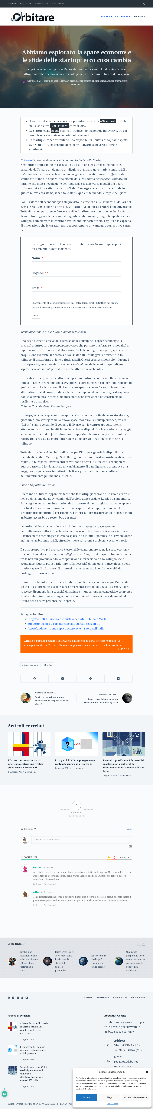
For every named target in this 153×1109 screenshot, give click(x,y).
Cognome (39, 273)
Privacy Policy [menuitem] (41, 4)
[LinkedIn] (119, 678)
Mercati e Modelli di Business (76, 81)
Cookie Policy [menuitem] (58, 4)
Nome (36, 258)
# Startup (48, 664)
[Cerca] (144, 4)
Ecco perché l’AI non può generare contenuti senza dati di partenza (33, 1050)
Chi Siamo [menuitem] (12, 4)
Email (36, 288)
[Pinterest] (91, 678)
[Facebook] (35, 678)
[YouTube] (27, 998)
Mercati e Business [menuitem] (115, 16)
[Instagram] (18, 998)
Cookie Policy (112, 1104)
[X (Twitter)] (62, 678)
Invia (36, 315)
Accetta (86, 1097)
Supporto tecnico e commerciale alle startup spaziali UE (64, 623)
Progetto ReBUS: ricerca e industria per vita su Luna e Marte (67, 619)
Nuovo (27, 160)
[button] (147, 1071)
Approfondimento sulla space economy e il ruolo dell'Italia (66, 628)
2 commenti (76, 84)
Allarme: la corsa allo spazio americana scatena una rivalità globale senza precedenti (25, 764)
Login (129, 828)
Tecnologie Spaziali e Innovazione (109, 81)
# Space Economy (30, 664)
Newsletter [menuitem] (25, 4)
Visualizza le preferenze (135, 1097)
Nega (109, 1097)
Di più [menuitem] (138, 16)
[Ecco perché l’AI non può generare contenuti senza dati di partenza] (76, 744)
